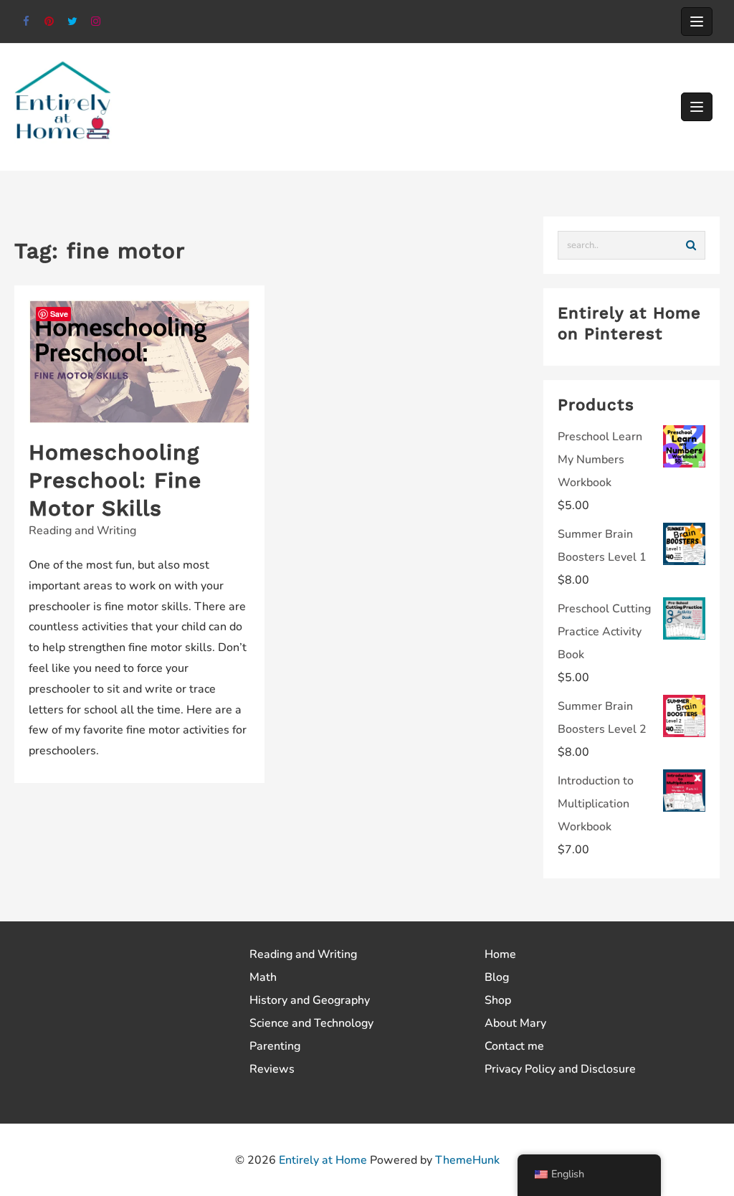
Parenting (274, 1046)
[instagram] (96, 22)
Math (263, 977)
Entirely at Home (323, 1160)
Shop (498, 1000)
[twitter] (73, 22)
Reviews (272, 1069)
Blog (497, 977)
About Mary (515, 1023)
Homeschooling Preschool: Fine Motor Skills (115, 480)
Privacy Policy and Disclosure (560, 1069)
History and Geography (309, 1000)
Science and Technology (311, 1023)
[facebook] (26, 22)
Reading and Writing (82, 530)
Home (500, 954)
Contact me (514, 1046)
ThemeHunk (467, 1160)
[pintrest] (50, 22)
